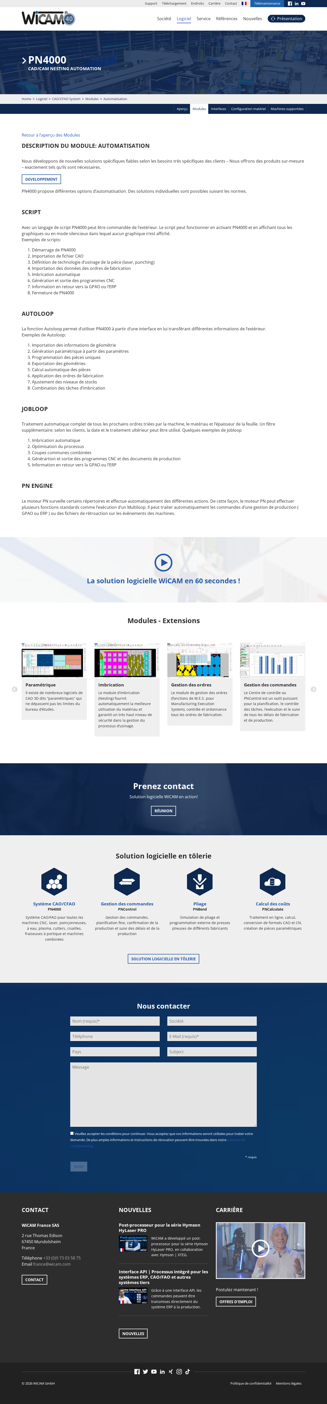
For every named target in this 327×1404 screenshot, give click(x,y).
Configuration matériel (248, 108)
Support (151, 3)
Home (26, 98)
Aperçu (182, 108)
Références (227, 18)
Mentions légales (288, 1383)
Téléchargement (174, 3)
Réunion (163, 810)
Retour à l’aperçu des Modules (51, 135)
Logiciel (184, 18)
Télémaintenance (267, 3)
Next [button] (313, 689)
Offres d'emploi (235, 1301)
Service (204, 18)
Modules (92, 98)
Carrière (214, 3)
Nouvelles (252, 18)
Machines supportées (287, 108)
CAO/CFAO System (66, 98)
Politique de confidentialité (250, 1383)
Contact (231, 3)
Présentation (289, 18)
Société (164, 18)
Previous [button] (14, 689)
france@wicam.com (52, 1264)
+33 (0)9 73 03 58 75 (62, 1258)
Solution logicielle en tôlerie (163, 958)
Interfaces (218, 108)
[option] (54, 693)
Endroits (197, 3)
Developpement (41, 179)
